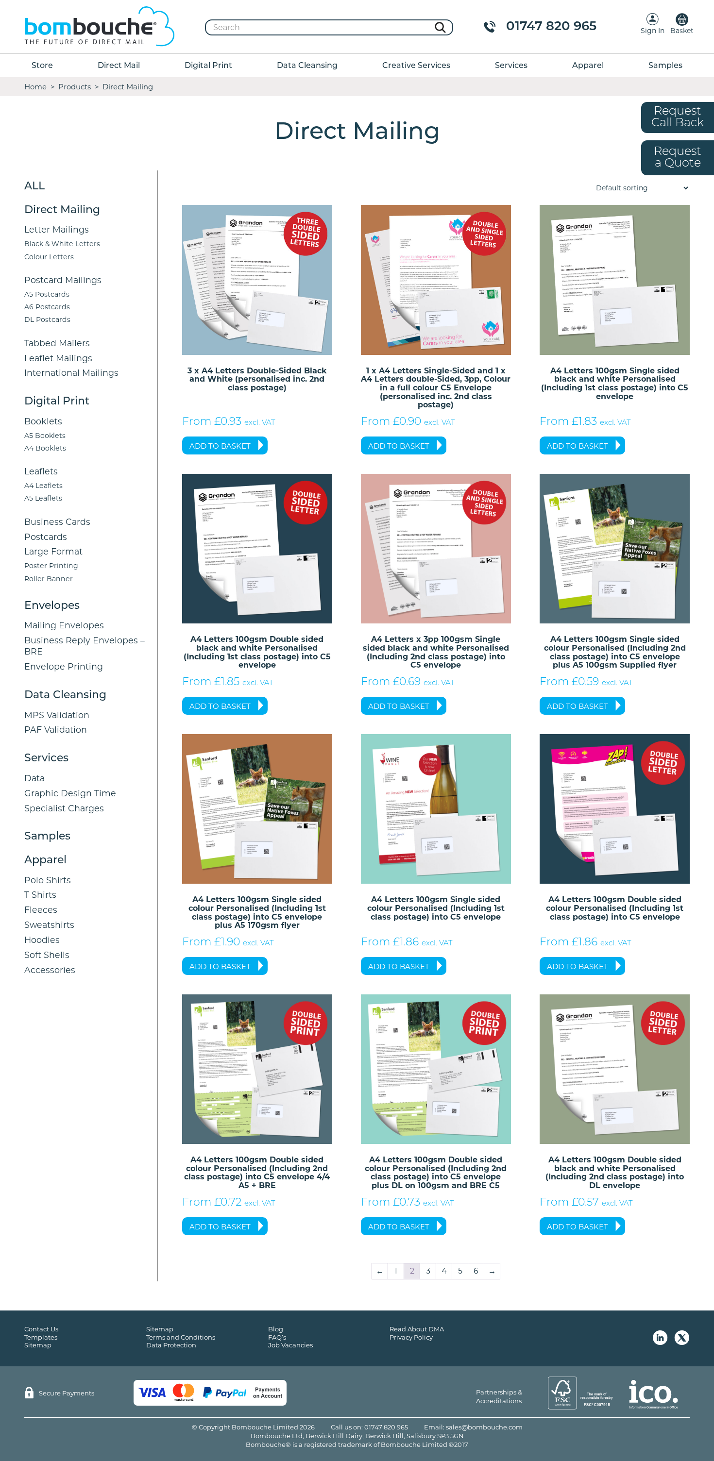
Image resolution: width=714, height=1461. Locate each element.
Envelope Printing (63, 666)
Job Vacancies (290, 1345)
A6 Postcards (47, 306)
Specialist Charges (64, 808)
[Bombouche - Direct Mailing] (99, 27)
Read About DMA (417, 1329)
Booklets (43, 421)
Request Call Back (677, 117)
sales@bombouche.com (484, 1427)
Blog (275, 1329)
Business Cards (57, 522)
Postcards (45, 537)
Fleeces (40, 910)
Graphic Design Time (70, 793)
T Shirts (40, 895)
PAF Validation (55, 729)
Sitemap (37, 1345)
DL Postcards (47, 319)
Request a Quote (677, 157)
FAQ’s (277, 1337)
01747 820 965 (551, 27)
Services (511, 66)
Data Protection (171, 1345)
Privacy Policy (411, 1337)
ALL (34, 186)
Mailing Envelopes (64, 625)
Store (42, 66)
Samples (665, 66)
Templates (40, 1337)
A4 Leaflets (43, 485)
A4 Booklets (45, 448)
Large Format (53, 551)
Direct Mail (119, 66)
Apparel (588, 66)
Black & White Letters (62, 243)
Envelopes (52, 606)
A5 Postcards (46, 294)
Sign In (652, 30)
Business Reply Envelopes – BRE (84, 645)
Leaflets (41, 471)
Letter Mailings (56, 229)
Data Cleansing (307, 66)
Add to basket (220, 446)
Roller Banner (48, 578)
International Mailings (71, 373)
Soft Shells (46, 955)
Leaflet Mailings (58, 358)
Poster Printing (51, 565)
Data (34, 778)
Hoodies (42, 940)
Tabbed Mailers (57, 343)
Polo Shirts (47, 880)
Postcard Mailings (63, 280)
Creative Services (416, 66)
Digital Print (208, 66)
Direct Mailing (62, 210)
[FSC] (580, 1393)
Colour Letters (49, 256)
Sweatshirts (49, 925)
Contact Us (41, 1329)
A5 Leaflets (43, 498)
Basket (682, 30)
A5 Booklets (45, 435)
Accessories (49, 970)
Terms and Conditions (180, 1337)
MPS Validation (56, 715)
